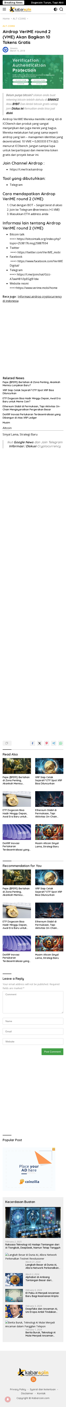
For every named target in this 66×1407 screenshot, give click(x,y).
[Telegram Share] (53, 743)
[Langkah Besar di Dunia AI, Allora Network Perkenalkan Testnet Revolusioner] (33, 1257)
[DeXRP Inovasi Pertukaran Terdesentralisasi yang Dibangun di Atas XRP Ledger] (17, 832)
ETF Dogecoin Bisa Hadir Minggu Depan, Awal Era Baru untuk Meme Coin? (32, 400)
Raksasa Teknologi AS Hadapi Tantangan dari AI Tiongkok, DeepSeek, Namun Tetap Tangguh (32, 1246)
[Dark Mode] (56, 9)
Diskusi (31, 446)
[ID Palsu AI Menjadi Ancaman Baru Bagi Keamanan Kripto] (14, 1295)
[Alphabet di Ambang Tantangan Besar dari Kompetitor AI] (14, 1279)
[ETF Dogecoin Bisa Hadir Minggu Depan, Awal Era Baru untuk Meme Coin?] (17, 799)
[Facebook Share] (32, 743)
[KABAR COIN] (19, 9)
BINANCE (53, 100)
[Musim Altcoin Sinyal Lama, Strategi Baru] (49, 832)
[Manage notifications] (8, 1399)
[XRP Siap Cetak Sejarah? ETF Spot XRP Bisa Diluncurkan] (49, 766)
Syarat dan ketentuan (43, 1389)
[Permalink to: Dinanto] (5, 49)
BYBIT (16, 104)
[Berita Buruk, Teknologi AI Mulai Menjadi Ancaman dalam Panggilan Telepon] (33, 1324)
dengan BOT (25, 205)
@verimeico (40, 210)
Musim (6, 422)
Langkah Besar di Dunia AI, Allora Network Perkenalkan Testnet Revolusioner (42, 1266)
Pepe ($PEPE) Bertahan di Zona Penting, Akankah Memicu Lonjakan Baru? (31, 384)
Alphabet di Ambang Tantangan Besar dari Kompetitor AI (38, 1279)
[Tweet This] (39, 743)
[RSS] (33, 1380)
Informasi (16, 446)
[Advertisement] (33, 339)
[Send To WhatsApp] (60, 743)
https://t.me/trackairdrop (26, 169)
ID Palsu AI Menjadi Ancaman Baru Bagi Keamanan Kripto (42, 1294)
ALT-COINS (9, 26)
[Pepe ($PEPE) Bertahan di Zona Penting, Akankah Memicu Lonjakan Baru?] (17, 766)
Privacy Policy (18, 1389)
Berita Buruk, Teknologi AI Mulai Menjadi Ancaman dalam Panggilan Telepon (40, 1334)
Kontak (41, 1393)
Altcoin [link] (7, 428)
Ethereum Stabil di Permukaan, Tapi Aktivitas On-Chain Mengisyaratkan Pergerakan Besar (31, 408)
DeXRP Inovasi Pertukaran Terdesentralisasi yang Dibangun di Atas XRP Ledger (32, 416)
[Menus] (5, 9)
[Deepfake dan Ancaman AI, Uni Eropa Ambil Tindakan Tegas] (14, 1311)
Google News (24, 442)
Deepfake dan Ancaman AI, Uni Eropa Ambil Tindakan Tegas (42, 1310)
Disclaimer (27, 1393)
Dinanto (14, 48)
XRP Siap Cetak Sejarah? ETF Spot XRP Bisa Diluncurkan (28, 392)
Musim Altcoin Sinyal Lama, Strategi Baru (47, 845)
